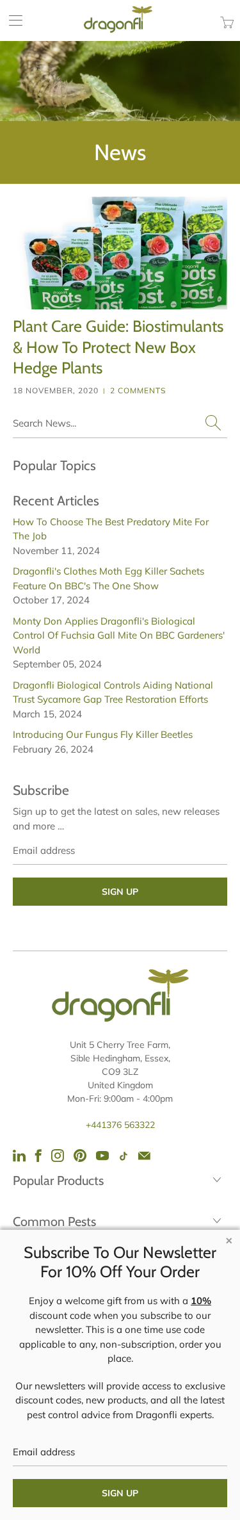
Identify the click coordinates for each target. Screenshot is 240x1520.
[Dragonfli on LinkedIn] (19, 1155)
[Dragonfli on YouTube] (102, 1155)
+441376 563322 (120, 1125)
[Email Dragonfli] (144, 1155)
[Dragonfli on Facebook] (38, 1155)
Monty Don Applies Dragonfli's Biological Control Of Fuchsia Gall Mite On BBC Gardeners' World (119, 635)
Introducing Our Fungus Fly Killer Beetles (103, 734)
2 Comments (138, 390)
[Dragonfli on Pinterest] (80, 1155)
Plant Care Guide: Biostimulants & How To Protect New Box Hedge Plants (118, 346)
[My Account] (11, 20)
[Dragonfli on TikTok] (123, 1156)
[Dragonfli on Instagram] (57, 1155)
